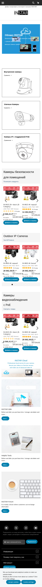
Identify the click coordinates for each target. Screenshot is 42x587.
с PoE (7, 304)
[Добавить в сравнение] (18, 223)
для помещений (14, 177)
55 (35, 268)
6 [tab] (28, 284)
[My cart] (38, 3)
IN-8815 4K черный (29, 205)
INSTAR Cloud (21, 360)
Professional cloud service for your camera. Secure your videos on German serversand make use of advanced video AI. (21, 365)
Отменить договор (9, 567)
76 (16, 268)
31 (35, 209)
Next (36, 200)
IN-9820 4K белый (29, 263)
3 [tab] (19, 284)
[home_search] (2, 2)
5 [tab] (25, 284)
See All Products (9, 240)
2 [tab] (15, 284)
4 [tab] (22, 284)
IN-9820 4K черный (10, 263)
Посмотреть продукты (11, 181)
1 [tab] (12, 284)
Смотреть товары (9, 309)
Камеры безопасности (19, 171)
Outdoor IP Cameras (16, 236)
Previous (5, 200)
